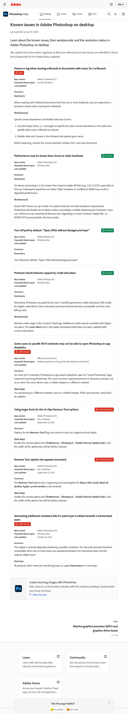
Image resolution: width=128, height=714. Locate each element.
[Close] (109, 702)
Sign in (121, 4)
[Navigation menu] (4, 4)
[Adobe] (15, 4)
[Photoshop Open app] (123, 14)
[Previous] (36, 631)
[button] (111, 4)
